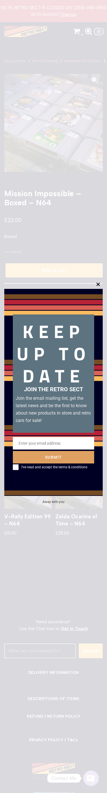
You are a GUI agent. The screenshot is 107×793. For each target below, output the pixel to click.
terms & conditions (72, 467)
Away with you (53, 502)
